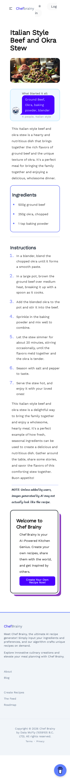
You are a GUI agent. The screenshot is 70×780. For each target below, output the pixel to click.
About (8, 671)
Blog (6, 677)
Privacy (40, 741)
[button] (10, 8)
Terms (29, 741)
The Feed (10, 698)
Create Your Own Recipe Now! (37, 581)
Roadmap (10, 704)
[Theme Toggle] (39, 6)
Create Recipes (14, 692)
